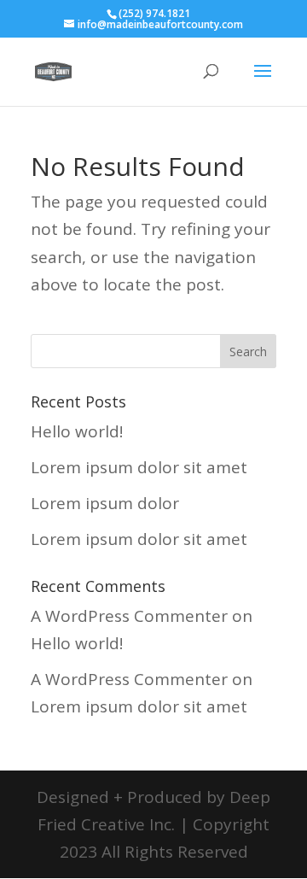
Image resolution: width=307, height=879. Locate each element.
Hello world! (77, 431)
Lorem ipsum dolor (105, 503)
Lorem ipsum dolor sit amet (139, 467)
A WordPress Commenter (129, 616)
